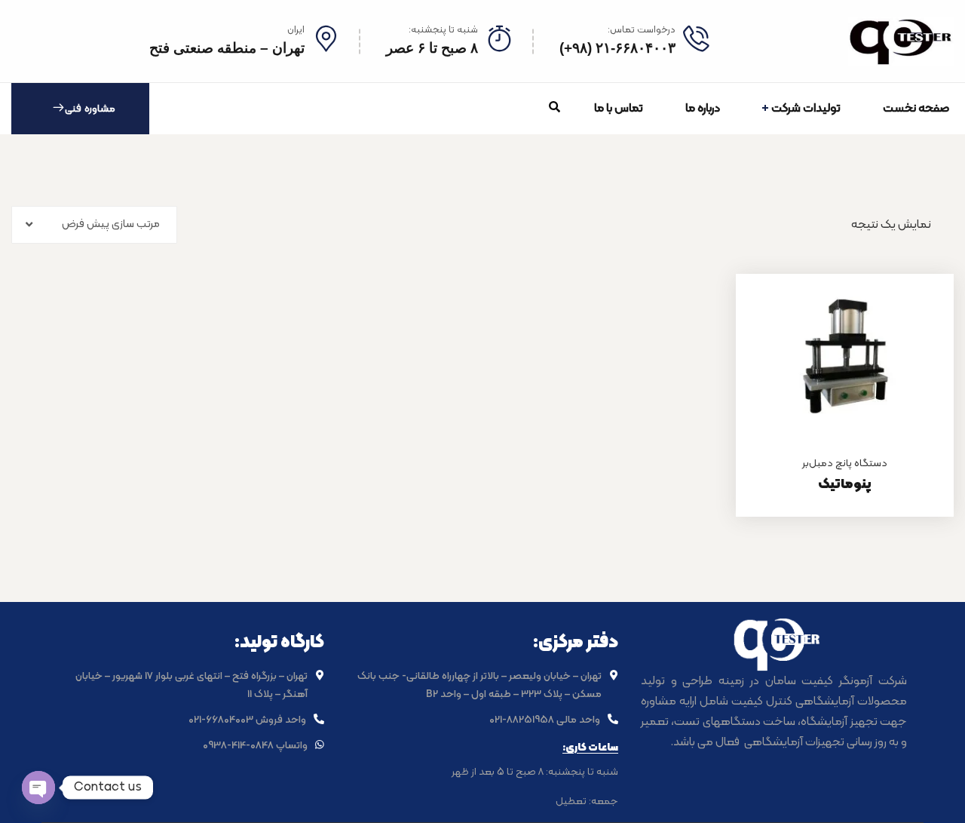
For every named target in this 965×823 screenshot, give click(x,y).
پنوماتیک (845, 484)
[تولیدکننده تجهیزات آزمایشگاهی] (901, 41)
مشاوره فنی (90, 109)
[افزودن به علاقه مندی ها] (923, 311)
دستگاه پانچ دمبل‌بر (844, 463)
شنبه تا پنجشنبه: (443, 30)
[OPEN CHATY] (38, 787)
